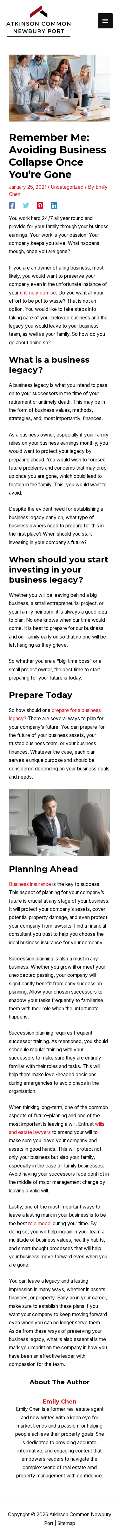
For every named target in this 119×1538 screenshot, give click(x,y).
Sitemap (66, 1523)
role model (39, 1223)
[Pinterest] (40, 205)
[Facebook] (12, 205)
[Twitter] (26, 205)
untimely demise (38, 293)
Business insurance (30, 884)
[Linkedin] (54, 205)
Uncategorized (67, 187)
